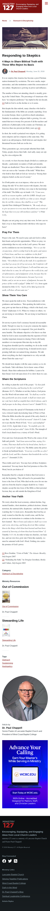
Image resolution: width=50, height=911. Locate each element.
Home (4, 21)
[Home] (25, 824)
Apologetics (7, 666)
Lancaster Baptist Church (13, 875)
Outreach (6, 660)
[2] (39, 128)
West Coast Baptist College (14, 883)
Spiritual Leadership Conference (16, 896)
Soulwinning (7, 663)
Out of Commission (10, 606)
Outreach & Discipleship (23, 21)
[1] (3, 103)
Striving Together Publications (15, 879)
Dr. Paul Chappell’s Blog (12, 892)
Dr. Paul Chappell (18, 71)
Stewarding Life (9, 640)
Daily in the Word (9, 888)
